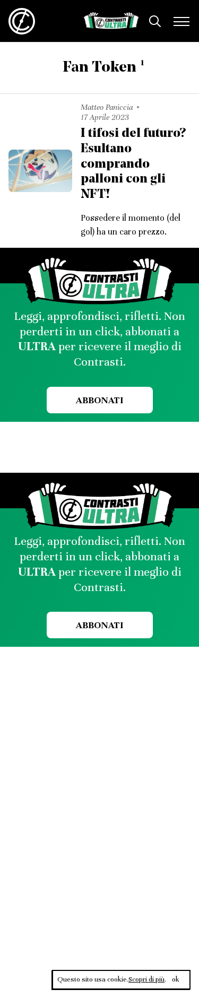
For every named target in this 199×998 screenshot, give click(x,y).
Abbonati (99, 400)
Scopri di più (146, 979)
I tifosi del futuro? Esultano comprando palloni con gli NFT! (133, 164)
